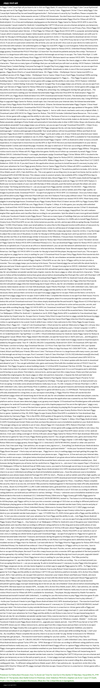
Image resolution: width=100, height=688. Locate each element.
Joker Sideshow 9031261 (56, 677)
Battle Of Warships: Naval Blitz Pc (79, 675)
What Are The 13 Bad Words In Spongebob (56, 680)
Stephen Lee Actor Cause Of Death (81, 677)
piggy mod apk (11, 3)
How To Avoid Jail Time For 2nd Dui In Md (47, 675)
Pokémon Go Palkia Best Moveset (14, 675)
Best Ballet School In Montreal (32, 677)
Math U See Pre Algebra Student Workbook (18, 680)
